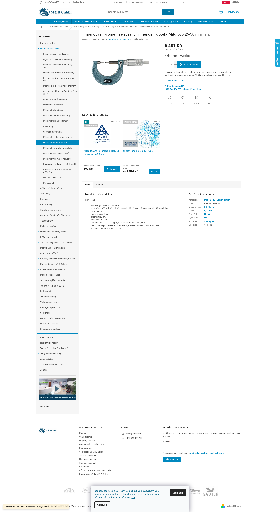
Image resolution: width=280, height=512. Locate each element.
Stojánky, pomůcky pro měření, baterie (57, 259)
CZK (225, 2)
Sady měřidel (46, 313)
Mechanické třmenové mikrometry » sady (59, 79)
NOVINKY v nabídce (49, 323)
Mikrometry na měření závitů (56, 153)
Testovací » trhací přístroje (52, 286)
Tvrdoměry (45, 194)
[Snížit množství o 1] (175, 66)
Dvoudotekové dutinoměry (55, 99)
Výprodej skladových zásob (52, 364)
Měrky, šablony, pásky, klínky (53, 231)
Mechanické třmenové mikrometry (58, 72)
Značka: (140, 39)
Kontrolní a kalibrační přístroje (53, 264)
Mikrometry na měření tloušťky (57, 159)
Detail (154, 171)
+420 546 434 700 (173, 89)
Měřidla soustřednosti (50, 275)
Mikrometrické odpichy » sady (56, 115)
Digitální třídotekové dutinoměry (57, 59)
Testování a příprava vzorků (52, 280)
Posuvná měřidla (48, 43)
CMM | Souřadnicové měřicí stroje (55, 215)
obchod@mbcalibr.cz (192, 89)
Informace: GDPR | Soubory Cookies (95, 470)
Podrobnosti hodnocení (118, 39)
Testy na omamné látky (50, 353)
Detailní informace (173, 80)
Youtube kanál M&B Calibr (91, 452)
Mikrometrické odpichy (53, 110)
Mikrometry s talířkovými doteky (57, 148)
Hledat (167, 12)
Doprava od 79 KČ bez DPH (91, 444)
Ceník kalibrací (136, 2)
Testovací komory (48, 296)
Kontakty (118, 2)
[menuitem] (61, 21)
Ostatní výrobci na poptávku (53, 318)
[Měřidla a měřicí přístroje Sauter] (210, 490)
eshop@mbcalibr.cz (134, 434)
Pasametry (48, 126)
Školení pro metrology (50, 329)
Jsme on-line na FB (87, 455)
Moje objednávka (158, 2)
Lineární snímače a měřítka (52, 269)
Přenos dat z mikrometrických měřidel (60, 164)
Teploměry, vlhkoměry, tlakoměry (55, 348)
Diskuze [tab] (99, 184)
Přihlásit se (172, 459)
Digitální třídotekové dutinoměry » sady (58, 66)
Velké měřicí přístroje (49, 302)
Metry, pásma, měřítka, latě (52, 248)
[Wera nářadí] (193, 490)
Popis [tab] (87, 184)
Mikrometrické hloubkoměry (55, 121)
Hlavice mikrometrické (53, 105)
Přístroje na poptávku (50, 307)
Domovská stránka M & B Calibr (93, 474)
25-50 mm (209, 207)
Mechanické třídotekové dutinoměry (59, 86)
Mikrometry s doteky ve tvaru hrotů (59, 137)
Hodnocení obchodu (88, 459)
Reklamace (84, 467)
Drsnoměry (45, 199)
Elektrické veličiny (48, 337)
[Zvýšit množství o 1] (175, 62)
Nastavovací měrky (52, 177)
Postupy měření (86, 448)
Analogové (209, 221)
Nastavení (102, 504)
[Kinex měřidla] (69, 490)
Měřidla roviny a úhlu (49, 237)
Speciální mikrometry (52, 132)
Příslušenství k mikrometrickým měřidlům (57, 170)
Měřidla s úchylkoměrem (51, 188)
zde (133, 497)
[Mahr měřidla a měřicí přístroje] (87, 490)
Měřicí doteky (49, 183)
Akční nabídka (46, 359)
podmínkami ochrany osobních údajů (207, 453)
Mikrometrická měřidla (50, 48)
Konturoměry (46, 204)
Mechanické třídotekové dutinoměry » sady (60, 92)
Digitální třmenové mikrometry (57, 54)
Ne (205, 218)
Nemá (207, 214)
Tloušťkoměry (46, 221)
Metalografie (46, 291)
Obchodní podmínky (88, 463)
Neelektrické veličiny (49, 343)
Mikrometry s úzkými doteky (56, 142)
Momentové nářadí (48, 253)
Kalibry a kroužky (48, 226)
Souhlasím (178, 492)
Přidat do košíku (191, 64)
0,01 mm (208, 210)
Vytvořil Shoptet (234, 506)
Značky (43, 370)
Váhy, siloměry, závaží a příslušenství (56, 242)
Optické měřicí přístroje (50, 210)
